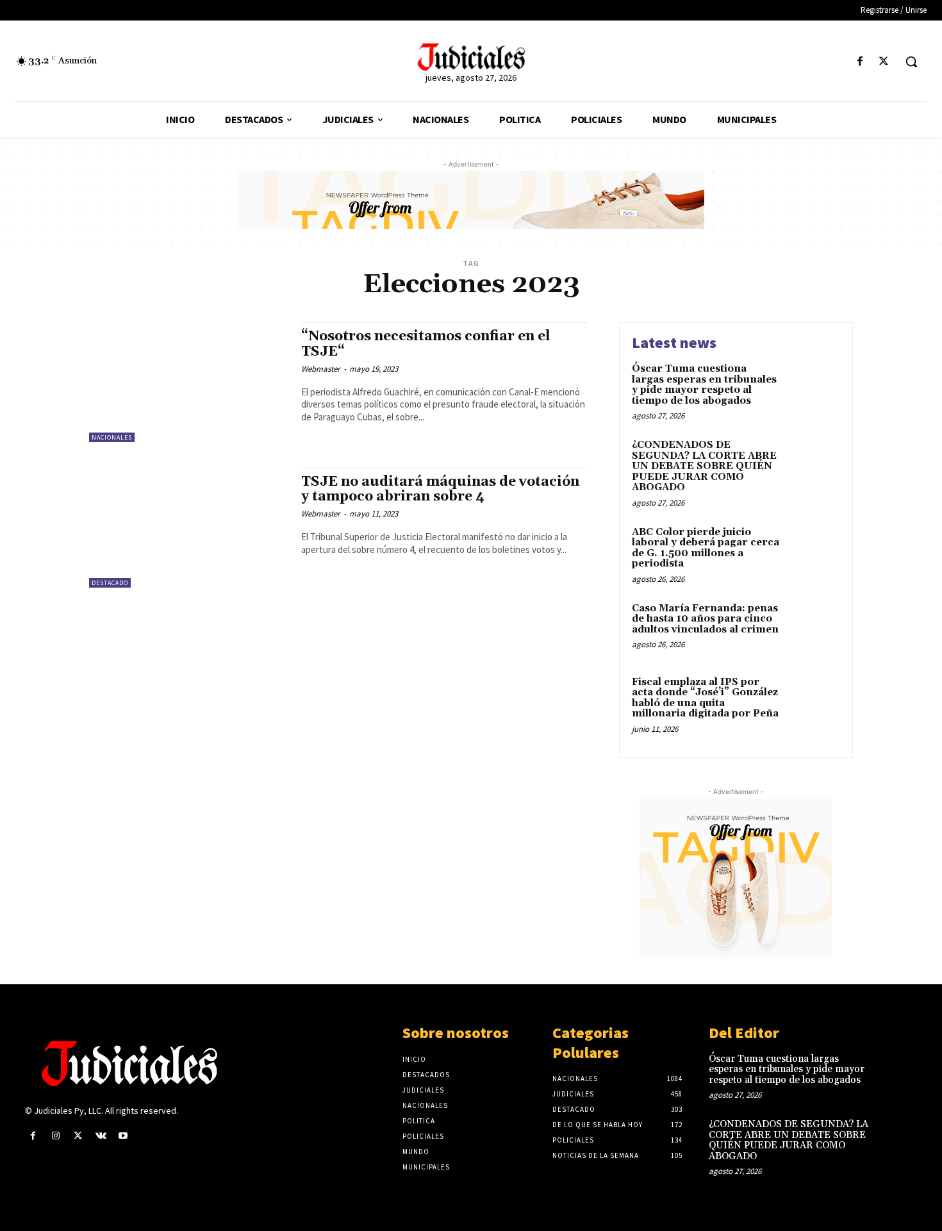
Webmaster (320, 368)
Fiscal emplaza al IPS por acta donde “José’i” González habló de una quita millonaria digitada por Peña (705, 698)
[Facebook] (860, 61)
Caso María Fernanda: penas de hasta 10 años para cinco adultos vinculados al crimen (705, 619)
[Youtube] (123, 1136)
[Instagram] (55, 1136)
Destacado (110, 583)
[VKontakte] (101, 1136)
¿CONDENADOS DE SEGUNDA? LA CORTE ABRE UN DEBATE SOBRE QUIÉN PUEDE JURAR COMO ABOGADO (704, 466)
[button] (911, 61)
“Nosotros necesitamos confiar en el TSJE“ (425, 343)
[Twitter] (884, 61)
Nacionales (112, 437)
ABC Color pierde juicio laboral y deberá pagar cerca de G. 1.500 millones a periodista (705, 548)
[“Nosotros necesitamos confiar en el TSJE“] (188, 382)
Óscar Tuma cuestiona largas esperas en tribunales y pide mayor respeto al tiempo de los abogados (704, 385)
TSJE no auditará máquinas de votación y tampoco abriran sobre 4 (440, 489)
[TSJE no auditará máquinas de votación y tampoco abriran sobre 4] (188, 528)
